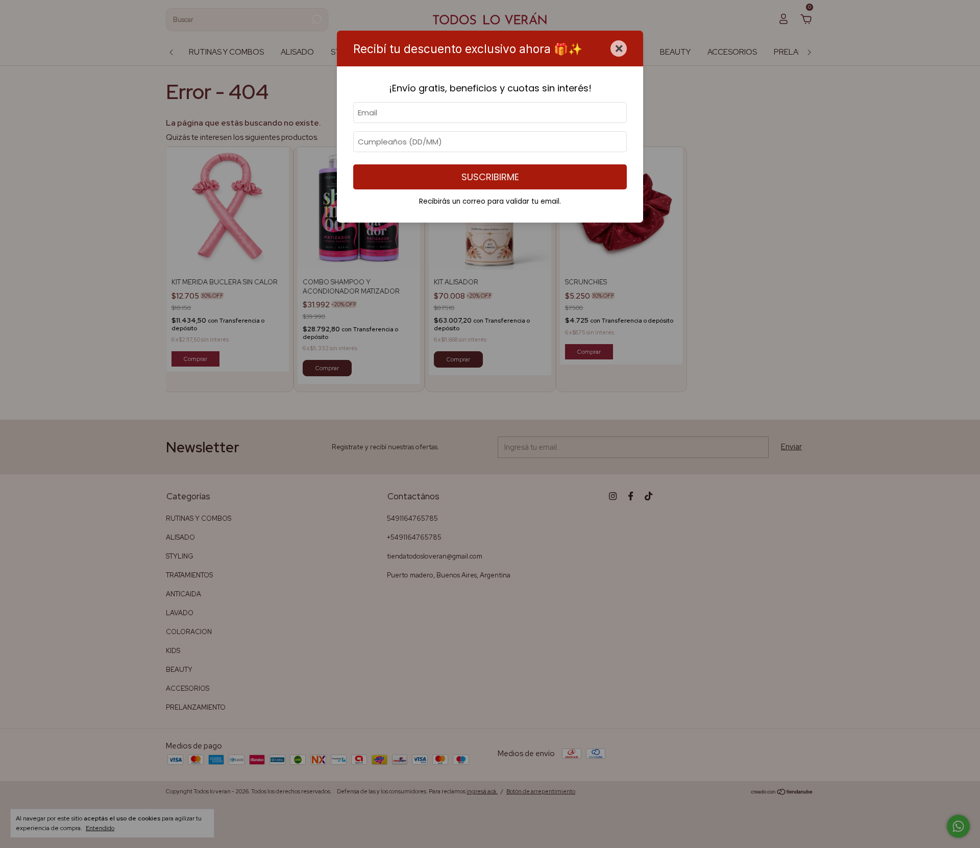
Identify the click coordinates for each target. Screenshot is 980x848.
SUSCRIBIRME (490, 177)
